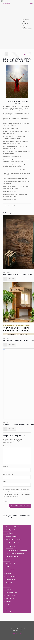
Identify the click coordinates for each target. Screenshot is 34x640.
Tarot (7, 604)
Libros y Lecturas (10, 579)
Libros (13, 546)
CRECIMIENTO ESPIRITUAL (14, 539)
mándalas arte (10, 586)
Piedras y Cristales (11, 595)
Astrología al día (10, 530)
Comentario (6, 446)
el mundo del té (10, 563)
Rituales (8, 601)
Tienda (8, 608)
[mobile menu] (31, 2)
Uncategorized (10, 611)
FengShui (8, 566)
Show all (27, 55)
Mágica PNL (9, 583)
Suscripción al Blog (17, 633)
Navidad (8, 589)
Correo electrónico (8, 474)
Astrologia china (10, 533)
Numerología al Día (11, 592)
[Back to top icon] (17, 625)
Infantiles (8, 573)
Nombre (5, 466)
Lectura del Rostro (11, 576)
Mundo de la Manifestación (16, 553)
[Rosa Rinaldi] (5, 3)
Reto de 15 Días (10, 598)
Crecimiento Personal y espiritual (18, 550)
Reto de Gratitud (13, 556)
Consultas (12, 570)
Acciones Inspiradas (14, 543)
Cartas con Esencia (11, 536)
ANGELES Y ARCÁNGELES (13, 527)
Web (4, 481)
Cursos (8, 560)
